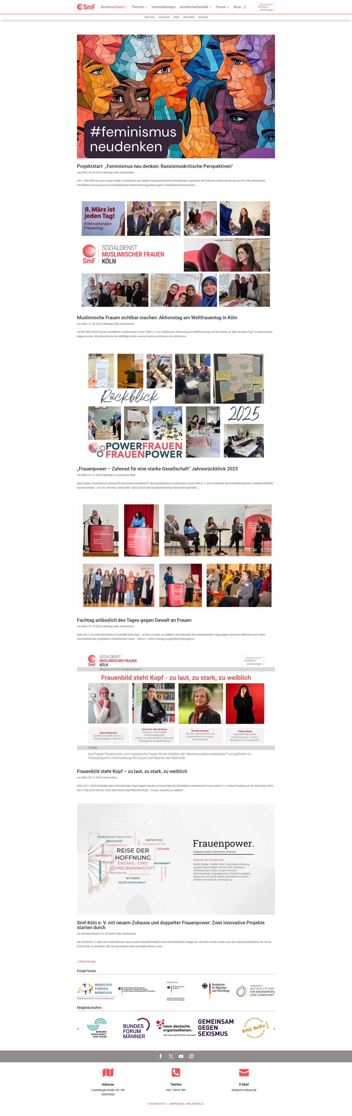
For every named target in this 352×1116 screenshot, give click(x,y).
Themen (137, 7)
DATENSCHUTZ (157, 1103)
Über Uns (149, 17)
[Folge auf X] (170, 1056)
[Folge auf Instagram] (191, 1056)
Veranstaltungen (163, 7)
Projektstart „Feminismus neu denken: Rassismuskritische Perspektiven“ (155, 166)
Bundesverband (112, 7)
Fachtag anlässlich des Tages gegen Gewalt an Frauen (134, 620)
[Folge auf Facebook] (160, 1056)
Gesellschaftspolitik (194, 7)
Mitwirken (189, 17)
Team (176, 17)
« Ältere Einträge (86, 961)
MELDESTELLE (195, 1103)
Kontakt (203, 17)
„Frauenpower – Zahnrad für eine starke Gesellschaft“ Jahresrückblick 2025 (157, 469)
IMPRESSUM (176, 1103)
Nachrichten (127, 172)
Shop (237, 7)
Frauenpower (121, 475)
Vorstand (164, 17)
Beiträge (108, 172)
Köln (84, 172)
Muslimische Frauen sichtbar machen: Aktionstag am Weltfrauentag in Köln (157, 317)
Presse (221, 7)
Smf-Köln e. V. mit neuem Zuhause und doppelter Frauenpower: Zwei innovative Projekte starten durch (171, 925)
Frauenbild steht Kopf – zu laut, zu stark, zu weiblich (132, 771)
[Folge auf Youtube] (181, 1056)
